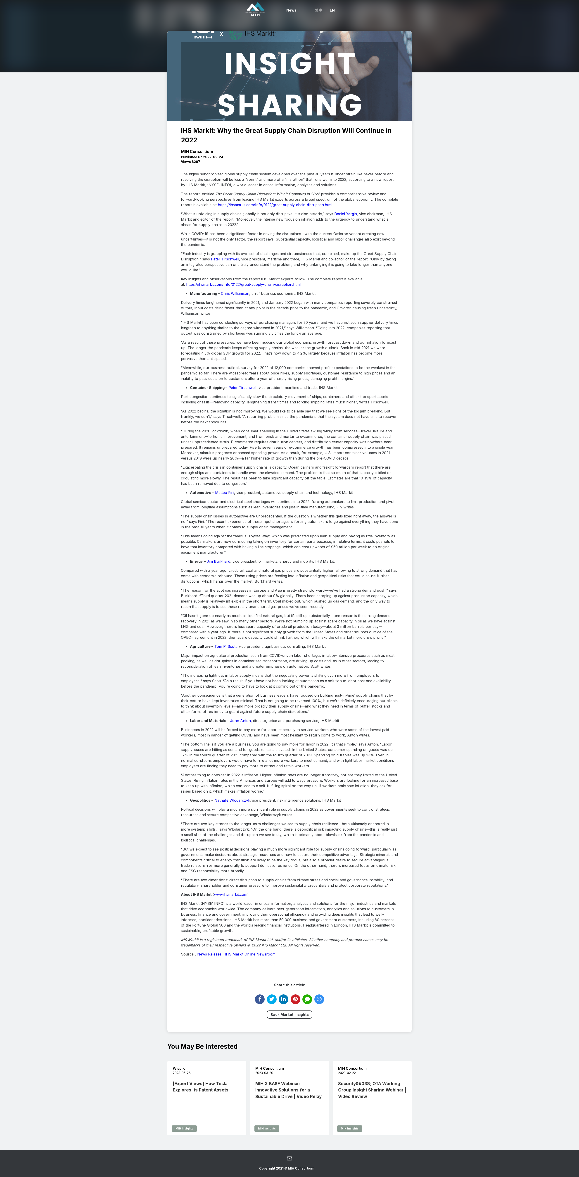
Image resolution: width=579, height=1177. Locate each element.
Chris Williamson (235, 293)
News (291, 10)
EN (332, 10)
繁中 (318, 10)
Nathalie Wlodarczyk (232, 800)
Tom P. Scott (225, 646)
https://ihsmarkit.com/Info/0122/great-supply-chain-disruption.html (275, 205)
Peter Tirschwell (225, 259)
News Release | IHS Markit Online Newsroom (236, 954)
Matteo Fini (224, 492)
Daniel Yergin (345, 214)
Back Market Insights (290, 1014)
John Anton (240, 720)
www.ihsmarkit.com (230, 894)
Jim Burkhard (218, 561)
